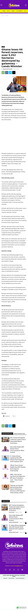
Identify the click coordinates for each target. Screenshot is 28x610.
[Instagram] (9, 569)
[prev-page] (3, 497)
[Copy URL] (13, 72)
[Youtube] (22, 569)
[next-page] (5, 497)
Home (3, 15)
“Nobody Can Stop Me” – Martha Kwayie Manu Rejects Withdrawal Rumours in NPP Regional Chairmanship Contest (17, 489)
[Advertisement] (14, 31)
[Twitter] (10, 72)
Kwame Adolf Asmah (7, 69)
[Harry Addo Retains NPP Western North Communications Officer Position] (5, 448)
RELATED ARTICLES (7, 433)
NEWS (7, 15)
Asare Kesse (11, 512)
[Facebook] (6, 72)
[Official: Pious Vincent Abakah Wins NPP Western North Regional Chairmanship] (5, 467)
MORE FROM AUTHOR (19, 433)
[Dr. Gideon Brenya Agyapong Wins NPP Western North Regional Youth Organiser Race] (5, 458)
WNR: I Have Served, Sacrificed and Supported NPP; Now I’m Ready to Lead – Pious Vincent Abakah (17, 478)
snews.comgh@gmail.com (17, 565)
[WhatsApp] (3, 72)
